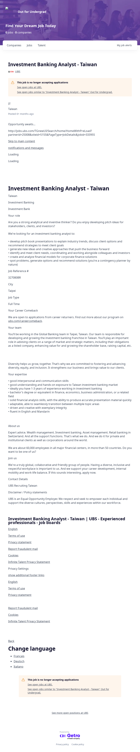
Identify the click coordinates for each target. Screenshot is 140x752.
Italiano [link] (18, 666)
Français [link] (19, 656)
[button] (70, 148)
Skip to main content (21, 141)
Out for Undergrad (32, 12)
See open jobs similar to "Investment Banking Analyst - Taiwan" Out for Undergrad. (65, 92)
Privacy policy (62, 744)
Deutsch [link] (19, 661)
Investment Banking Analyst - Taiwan (58, 188)
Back (11, 641)
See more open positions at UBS (70, 712)
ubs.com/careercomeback (25, 321)
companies (14, 45)
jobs (29, 45)
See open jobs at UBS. (29, 87)
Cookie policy (78, 744)
